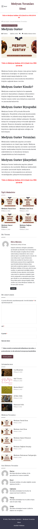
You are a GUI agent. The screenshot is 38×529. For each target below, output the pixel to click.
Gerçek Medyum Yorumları (18, 21)
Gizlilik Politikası (19, 525)
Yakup (12, 498)
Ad (2, 326)
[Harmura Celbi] (6, 407)
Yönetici (5, 33)
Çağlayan (13, 489)
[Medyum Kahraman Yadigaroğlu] (6, 458)
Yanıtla (13, 288)
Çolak (12, 506)
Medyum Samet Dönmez (6, 226)
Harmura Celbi (19, 405)
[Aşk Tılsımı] (6, 381)
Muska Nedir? (18, 387)
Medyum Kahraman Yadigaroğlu (25, 455)
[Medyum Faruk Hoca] (9, 202)
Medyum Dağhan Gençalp (22, 447)
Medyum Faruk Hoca (8, 208)
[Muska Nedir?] (6, 390)
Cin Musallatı (18, 370)
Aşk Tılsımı (18, 378)
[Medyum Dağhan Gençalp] (28, 218)
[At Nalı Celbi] (6, 398)
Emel (12, 480)
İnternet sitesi (5, 341)
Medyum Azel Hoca (26, 208)
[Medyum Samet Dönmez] (9, 218)
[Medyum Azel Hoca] (28, 202)
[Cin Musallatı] (6, 372)
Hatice (12, 471)
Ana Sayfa (6, 21)
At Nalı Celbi (18, 396)
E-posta (4, 333)
